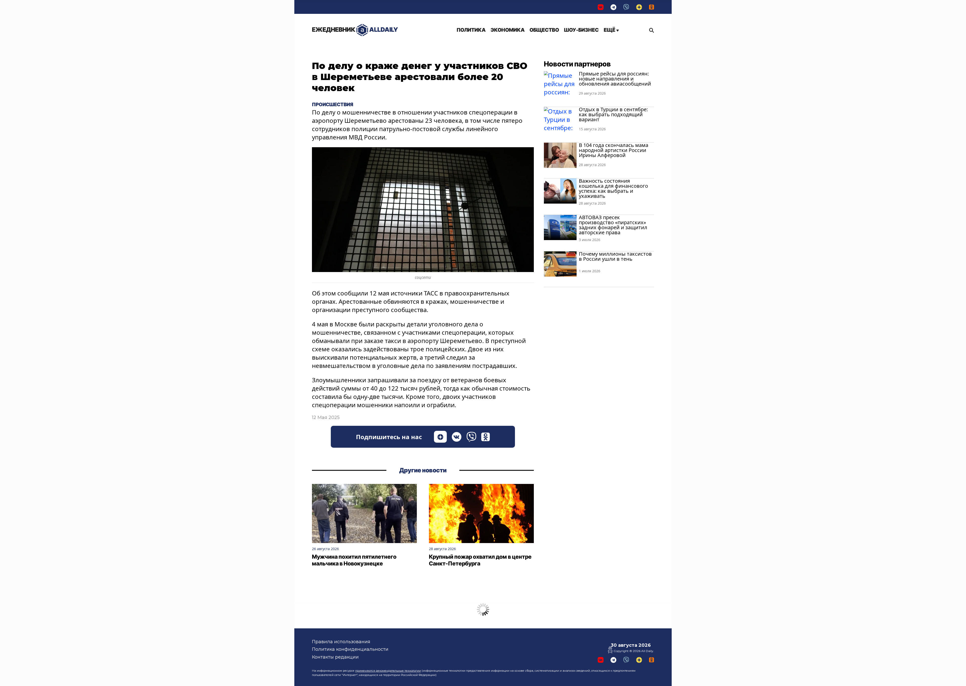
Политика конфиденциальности (350, 649)
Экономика (508, 30)
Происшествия (332, 104)
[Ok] (651, 7)
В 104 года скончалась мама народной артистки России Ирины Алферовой (613, 150)
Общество (544, 30)
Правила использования (341, 641)
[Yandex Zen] (639, 7)
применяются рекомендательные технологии (388, 670)
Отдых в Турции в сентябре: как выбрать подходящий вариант (613, 114)
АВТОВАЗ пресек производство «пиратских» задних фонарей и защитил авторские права (613, 225)
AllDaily (355, 29)
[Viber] (626, 7)
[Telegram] (613, 7)
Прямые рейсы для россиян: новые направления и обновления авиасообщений (615, 78)
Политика (471, 30)
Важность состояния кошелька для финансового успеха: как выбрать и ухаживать (613, 188)
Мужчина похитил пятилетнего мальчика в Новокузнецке (354, 560)
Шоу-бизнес (581, 30)
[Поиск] (650, 30)
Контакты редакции (335, 657)
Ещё (610, 30)
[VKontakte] (600, 7)
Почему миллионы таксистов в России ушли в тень (615, 256)
